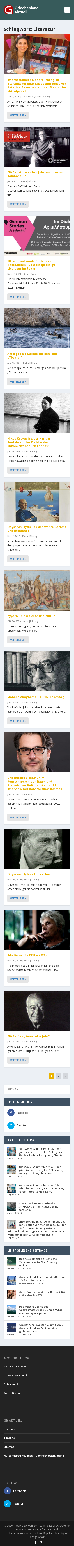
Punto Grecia (12, 1393)
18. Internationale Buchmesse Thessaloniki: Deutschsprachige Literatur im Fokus (31, 265)
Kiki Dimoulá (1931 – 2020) (27, 955)
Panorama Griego (15, 1366)
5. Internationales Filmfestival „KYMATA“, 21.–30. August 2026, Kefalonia (38, 1207)
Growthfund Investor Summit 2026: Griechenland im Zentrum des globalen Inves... (41, 1328)
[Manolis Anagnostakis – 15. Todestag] (37, 671)
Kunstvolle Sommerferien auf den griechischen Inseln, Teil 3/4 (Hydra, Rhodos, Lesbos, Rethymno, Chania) (40, 1152)
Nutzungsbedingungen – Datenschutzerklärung (34, 1455)
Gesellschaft (28, 96)
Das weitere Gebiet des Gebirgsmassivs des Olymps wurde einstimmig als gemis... (40, 1310)
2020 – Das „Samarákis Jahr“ (28, 1036)
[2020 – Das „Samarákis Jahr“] (37, 1011)
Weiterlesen (18, 115)
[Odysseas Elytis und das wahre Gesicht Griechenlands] (37, 502)
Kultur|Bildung (42, 96)
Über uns (9, 1429)
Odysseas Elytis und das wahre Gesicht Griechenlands (36, 529)
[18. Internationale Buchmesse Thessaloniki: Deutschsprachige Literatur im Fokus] (37, 236)
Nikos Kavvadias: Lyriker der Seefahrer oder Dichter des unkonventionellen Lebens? (29, 442)
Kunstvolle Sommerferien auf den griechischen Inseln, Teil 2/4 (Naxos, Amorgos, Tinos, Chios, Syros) (40, 1170)
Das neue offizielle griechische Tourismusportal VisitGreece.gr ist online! (41, 1262)
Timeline (9, 1437)
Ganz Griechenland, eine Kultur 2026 (42, 1292)
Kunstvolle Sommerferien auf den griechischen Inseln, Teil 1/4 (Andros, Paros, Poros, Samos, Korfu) (41, 1188)
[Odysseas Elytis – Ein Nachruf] (37, 849)
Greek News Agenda (16, 1375)
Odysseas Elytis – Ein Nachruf (29, 874)
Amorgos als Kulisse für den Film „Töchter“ (32, 356)
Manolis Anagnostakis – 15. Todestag (35, 697)
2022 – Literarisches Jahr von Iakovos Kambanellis (35, 174)
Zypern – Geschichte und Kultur (31, 616)
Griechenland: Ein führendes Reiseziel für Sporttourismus (42, 1278)
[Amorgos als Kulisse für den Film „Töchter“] (37, 328)
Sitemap (9, 1447)
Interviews (27, 794)
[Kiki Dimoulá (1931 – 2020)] (37, 930)
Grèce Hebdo (12, 1384)
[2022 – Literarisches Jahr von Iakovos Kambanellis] (37, 147)
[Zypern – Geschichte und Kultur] (37, 590)
